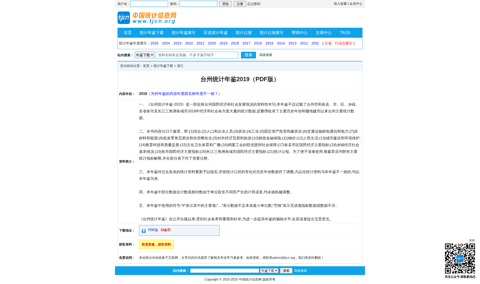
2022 (189, 43)
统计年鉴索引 (184, 32)
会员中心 (356, 3)
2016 (258, 43)
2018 (235, 43)
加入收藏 (340, 3)
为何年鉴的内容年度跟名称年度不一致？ (184, 93)
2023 (178, 43)
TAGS (345, 32)
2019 (224, 43)
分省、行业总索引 (338, 43)
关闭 (472, 240)
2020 (212, 43)
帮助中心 (300, 32)
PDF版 (153, 230)
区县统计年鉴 (216, 32)
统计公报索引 (272, 32)
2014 (281, 43)
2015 (270, 43)
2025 (154, 43)
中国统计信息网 (250, 279)
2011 (315, 43)
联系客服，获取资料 (156, 244)
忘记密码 (253, 4)
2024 (166, 43)
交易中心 (324, 32)
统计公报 (244, 32)
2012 (304, 43)
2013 (292, 43)
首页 (128, 32)
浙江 (180, 66)
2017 (246, 43)
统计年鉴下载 (152, 32)
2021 (200, 43)
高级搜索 (265, 55)
